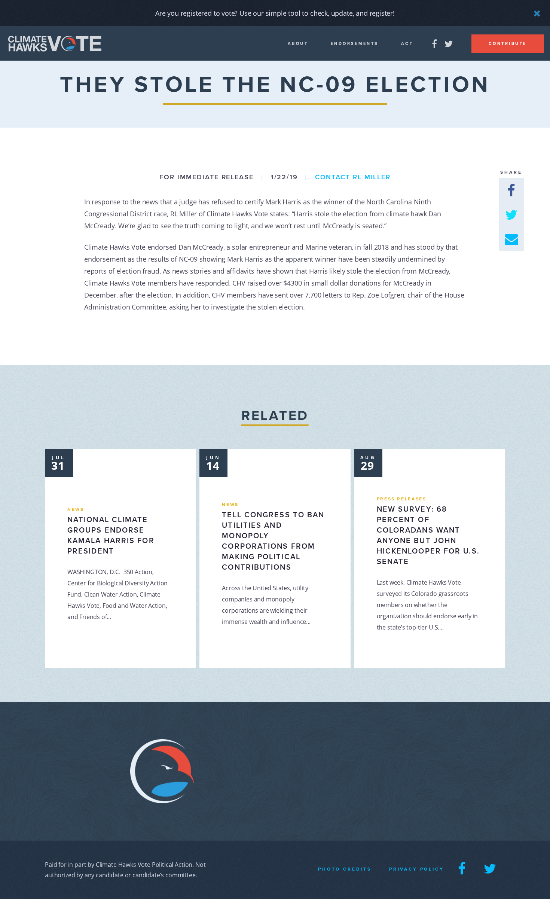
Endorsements (355, 43)
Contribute (508, 43)
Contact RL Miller (353, 177)
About (298, 43)
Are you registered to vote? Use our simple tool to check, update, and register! (275, 13)
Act (407, 43)
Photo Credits (345, 869)
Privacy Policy (416, 869)
